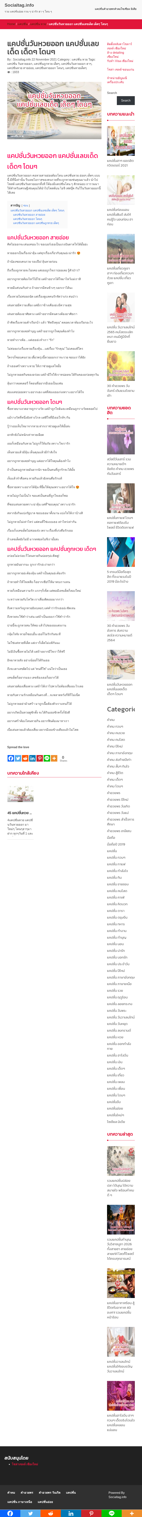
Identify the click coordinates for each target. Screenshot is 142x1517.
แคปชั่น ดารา (115, 910)
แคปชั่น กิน (114, 877)
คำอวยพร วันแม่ (118, 812)
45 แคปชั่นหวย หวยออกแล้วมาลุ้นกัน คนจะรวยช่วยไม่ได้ (20, 813)
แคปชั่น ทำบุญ (116, 937)
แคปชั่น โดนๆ (116, 1095)
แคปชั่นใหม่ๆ (115, 1115)
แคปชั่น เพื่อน (116, 1088)
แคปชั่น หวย (38, 24)
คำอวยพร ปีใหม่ (117, 799)
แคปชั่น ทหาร (116, 924)
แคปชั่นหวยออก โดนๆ (49, 68)
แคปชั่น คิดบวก (117, 904)
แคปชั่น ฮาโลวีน (117, 1055)
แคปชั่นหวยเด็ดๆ (76, 68)
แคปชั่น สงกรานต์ (119, 1030)
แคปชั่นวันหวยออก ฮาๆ (76, 63)
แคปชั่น (99, 8)
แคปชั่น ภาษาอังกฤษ (121, 977)
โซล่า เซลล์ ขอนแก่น (120, 69)
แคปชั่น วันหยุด (117, 1023)
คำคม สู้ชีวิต (115, 772)
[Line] (47, 756)
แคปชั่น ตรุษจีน (117, 917)
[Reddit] (25, 756)
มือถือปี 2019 (116, 844)
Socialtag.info (19, 5)
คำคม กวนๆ (115, 726)
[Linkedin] (32, 756)
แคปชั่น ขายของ (118, 884)
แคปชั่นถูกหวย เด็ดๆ (47, 63)
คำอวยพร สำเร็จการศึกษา (120, 822)
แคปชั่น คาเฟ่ (115, 897)
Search (112, 92)
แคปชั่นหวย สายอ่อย (20, 68)
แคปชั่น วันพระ (116, 1010)
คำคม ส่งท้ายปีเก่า (119, 759)
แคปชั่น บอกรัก (117, 957)
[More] (54, 756)
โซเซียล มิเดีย (128, 8)
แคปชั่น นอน (115, 943)
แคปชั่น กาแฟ (116, 864)
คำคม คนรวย (116, 732)
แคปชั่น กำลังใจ (117, 870)
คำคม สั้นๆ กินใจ (118, 766)
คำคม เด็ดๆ (115, 779)
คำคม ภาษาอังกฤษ (119, 752)
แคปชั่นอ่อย (115, 1108)
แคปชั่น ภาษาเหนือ (119, 983)
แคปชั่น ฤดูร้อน (117, 997)
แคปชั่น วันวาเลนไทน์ (121, 1017)
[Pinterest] (39, 756)
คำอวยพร (109, 8)
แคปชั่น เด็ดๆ (116, 1068)
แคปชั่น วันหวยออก (19, 63)
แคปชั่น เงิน (114, 1061)
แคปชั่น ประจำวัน (118, 963)
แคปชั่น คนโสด (117, 890)
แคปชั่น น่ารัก (116, 950)
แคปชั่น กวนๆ (116, 857)
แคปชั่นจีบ (114, 1101)
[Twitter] (18, 756)
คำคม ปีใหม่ (115, 746)
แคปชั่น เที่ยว (115, 1075)
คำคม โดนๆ (115, 786)
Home (11, 24)
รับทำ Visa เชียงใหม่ (120, 61)
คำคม (117, 8)
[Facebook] (11, 756)
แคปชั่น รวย (115, 990)
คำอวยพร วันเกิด (118, 806)
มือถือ (111, 837)
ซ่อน (25, 205)
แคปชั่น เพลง (116, 1081)
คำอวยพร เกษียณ (119, 830)
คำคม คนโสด (116, 739)
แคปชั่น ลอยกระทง (119, 1003)
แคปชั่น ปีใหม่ (116, 970)
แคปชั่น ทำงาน (116, 930)
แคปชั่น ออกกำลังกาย (119, 1046)
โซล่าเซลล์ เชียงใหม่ (25, 1464)
